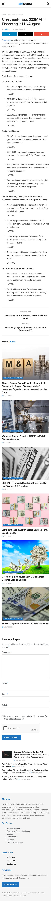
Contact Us (11, 864)
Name (5, 683)
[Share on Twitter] (25, 34)
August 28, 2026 (8, 536)
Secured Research (14, 829)
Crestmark (6, 40)
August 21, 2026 (19, 766)
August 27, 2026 (20, 760)
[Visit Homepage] (25, 3)
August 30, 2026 (8, 489)
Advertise (11, 858)
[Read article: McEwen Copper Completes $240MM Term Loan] (25, 604)
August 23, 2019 (19, 29)
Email (5, 694)
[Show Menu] (3, 3)
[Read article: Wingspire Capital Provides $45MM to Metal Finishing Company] (25, 416)
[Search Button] (48, 3)
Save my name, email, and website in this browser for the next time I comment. (26, 717)
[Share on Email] (41, 34)
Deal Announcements (15, 15)
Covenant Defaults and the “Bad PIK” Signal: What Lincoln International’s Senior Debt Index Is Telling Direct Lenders (31, 754)
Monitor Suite (12, 837)
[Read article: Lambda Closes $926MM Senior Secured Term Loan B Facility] (25, 510)
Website (5, 705)
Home (4, 15)
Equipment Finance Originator (18, 831)
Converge (10, 840)
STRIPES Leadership (15, 842)
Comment (7, 652)
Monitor (10, 834)
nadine (6, 29)
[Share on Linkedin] (9, 34)
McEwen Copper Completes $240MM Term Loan (25, 623)
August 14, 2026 (37, 773)
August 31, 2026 (8, 396)
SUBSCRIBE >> (10, 884)
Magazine (11, 861)
